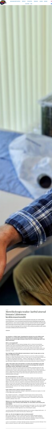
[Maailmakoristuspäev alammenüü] (20, 1)
